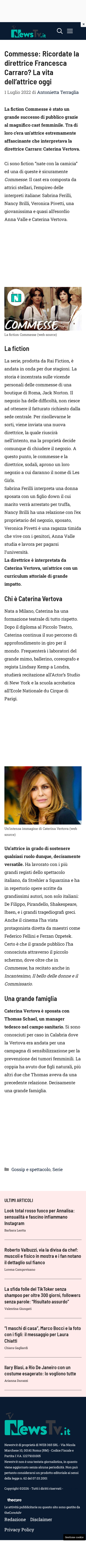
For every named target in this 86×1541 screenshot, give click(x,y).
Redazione (15, 1519)
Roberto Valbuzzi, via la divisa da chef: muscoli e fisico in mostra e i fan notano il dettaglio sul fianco (42, 1256)
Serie (57, 1169)
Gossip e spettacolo (30, 1169)
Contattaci (71, 1488)
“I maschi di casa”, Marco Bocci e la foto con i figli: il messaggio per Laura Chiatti (42, 1334)
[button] (60, 31)
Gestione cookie (74, 1537)
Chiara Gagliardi (16, 1348)
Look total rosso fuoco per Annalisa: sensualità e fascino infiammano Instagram (39, 1217)
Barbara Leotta (15, 1230)
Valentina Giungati (18, 1309)
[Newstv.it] (28, 31)
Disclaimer (41, 1519)
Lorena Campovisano (19, 1269)
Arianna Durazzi (16, 1380)
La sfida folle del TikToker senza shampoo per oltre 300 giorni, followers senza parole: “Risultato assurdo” (42, 1295)
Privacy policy (19, 1529)
